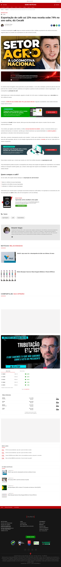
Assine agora (30, 536)
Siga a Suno (42, 523)
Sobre (2, 507)
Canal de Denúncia (43, 527)
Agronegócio (5, 217)
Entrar (58, 1)
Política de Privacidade (8, 507)
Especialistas (21, 217)
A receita (43, 139)
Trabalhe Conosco (43, 529)
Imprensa (41, 524)
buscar (57, 4)
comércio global (51, 131)
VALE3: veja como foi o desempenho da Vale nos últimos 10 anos (35, 253)
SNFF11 (20, 7)
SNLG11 (33, 7)
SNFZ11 (3, 7)
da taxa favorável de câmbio (33, 128)
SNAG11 (7, 7)
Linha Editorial (16, 507)
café (4, 14)
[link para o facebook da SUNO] (25, 550)
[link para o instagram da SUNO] (32, 550)
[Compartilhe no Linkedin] (59, 25)
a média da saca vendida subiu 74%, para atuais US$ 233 (20, 101)
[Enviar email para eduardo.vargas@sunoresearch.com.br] (12, 237)
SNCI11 (29, 7)
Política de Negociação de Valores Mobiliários (7, 529)
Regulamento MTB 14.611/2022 (27, 526)
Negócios (7, 9)
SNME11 (24, 7)
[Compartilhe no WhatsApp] (57, 25)
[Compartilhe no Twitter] (54, 25)
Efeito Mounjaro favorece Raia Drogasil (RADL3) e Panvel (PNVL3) (36, 271)
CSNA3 (3, 382)
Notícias (2, 9)
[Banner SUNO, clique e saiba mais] (30, 77)
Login (21, 521)
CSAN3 (3, 376)
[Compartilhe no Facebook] (52, 25)
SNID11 (16, 7)
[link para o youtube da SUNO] (36, 550)
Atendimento (42, 521)
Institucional (4, 521)
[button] (4, 5)
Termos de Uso (4, 530)
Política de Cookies (5, 524)
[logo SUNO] (29, 1)
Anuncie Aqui (42, 526)
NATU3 (3, 379)
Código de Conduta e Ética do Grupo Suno (6, 526)
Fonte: (25, 389)
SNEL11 (12, 7)
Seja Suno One (23, 524)
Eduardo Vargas (16, 228)
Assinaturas (23, 523)
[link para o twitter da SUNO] (29, 550)
